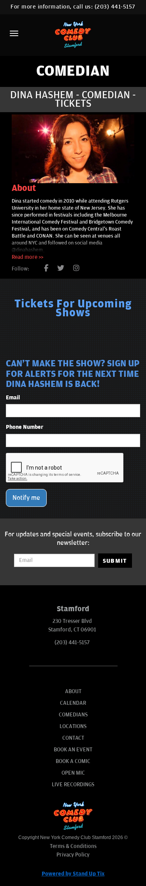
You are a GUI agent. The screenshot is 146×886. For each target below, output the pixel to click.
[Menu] (14, 33)
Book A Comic (73, 761)
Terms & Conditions (73, 846)
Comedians (73, 714)
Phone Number (24, 427)
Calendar (73, 703)
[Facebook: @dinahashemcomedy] (46, 268)
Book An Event (73, 749)
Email (13, 397)
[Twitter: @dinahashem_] (60, 268)
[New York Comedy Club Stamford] (73, 34)
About (73, 691)
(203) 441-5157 (115, 6)
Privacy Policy (73, 854)
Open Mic (73, 773)
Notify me (26, 498)
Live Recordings (73, 784)
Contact (73, 738)
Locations (73, 726)
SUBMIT (115, 560)
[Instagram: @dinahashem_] (76, 268)
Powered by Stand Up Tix (73, 873)
